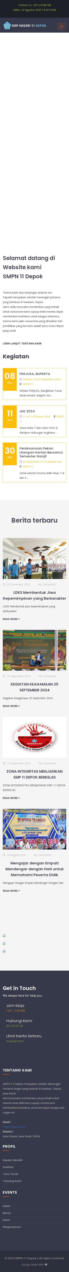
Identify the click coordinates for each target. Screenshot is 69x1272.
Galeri (6, 1206)
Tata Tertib (10, 1174)
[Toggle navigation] (61, 26)
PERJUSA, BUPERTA (35, 374)
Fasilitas (8, 1167)
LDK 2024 (27, 411)
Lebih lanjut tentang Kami (22, 343)
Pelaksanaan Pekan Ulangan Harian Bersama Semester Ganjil (41, 452)
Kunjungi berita (15, 1041)
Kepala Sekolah (12, 1160)
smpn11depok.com (14, 1126)
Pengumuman (12, 1227)
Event (6, 1220)
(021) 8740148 (14, 1026)
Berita (7, 1213)
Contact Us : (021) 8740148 (34, 5)
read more (11, 619)
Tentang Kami (12, 1181)
